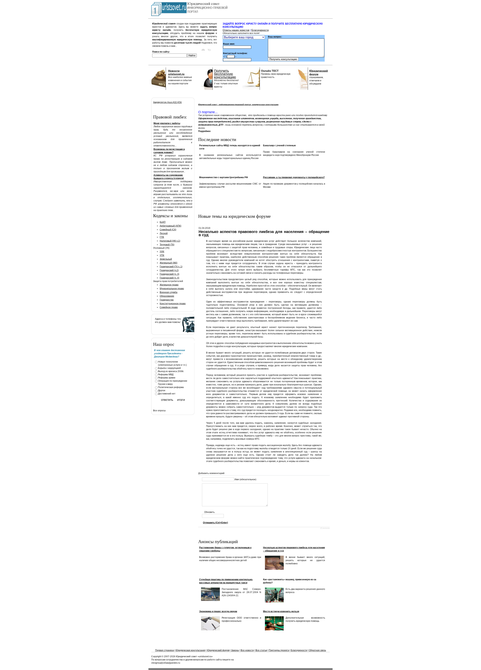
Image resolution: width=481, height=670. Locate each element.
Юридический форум (218, 650)
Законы (235, 650)
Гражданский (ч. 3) (169, 274)
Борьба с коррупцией (169, 368)
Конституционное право (173, 303)
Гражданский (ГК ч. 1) (171, 266)
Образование (167, 296)
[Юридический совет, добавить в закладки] (208, 50)
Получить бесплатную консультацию (225, 74)
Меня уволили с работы (167, 123)
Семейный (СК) (168, 229)
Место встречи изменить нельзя (281, 611)
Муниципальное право (172, 288)
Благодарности (260, 30)
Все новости (247, 650)
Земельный (166, 259)
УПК (162, 255)
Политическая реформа (171, 387)
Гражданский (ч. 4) (169, 278)
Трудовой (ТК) (167, 244)
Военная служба (168, 292)
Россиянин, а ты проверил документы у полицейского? (294, 177)
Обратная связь (317, 650)
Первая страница (164, 650)
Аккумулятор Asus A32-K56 (167, 102)
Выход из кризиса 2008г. (171, 371)
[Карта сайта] (203, 50)
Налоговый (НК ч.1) (170, 241)
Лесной (164, 233)
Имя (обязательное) (245, 479)
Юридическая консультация (190, 650)
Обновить (209, 512)
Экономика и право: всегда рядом (218, 611)
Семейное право (169, 307)
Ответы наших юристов (236, 30)
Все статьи (261, 650)
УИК (162, 251)
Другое (161, 390)
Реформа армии (166, 377)
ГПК (162, 237)
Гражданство (167, 299)
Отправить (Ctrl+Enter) (215, 522)
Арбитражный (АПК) (170, 226)
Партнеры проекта (279, 650)
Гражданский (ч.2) (169, 270)
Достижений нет (166, 393)
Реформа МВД (165, 374)
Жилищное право (169, 284)
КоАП (163, 222)
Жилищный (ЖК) (168, 263)
